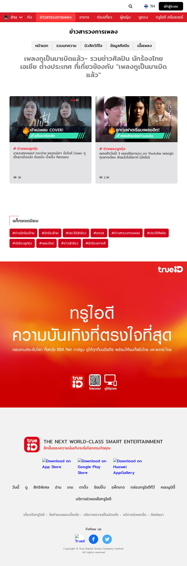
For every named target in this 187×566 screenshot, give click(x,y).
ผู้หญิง (125, 17)
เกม (70, 487)
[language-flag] (146, 6)
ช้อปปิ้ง (100, 487)
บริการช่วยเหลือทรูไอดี (93, 499)
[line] (80, 539)
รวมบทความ (66, 46)
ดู (26, 487)
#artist (99, 233)
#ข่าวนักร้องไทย (23, 233)
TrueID (13, 6)
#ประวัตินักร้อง (76, 233)
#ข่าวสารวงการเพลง (126, 233)
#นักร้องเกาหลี (95, 243)
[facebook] (93, 539)
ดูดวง (143, 17)
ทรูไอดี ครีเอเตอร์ (169, 17)
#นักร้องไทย (50, 233)
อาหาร (84, 17)
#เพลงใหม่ (46, 243)
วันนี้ (15, 487)
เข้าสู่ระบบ (171, 6)
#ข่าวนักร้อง (69, 243)
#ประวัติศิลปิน (156, 233)
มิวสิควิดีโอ (93, 46)
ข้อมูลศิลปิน (119, 46)
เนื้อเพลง (144, 46)
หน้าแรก (41, 46)
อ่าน (14, 17)
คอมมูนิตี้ (168, 487)
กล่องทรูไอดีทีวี (143, 487)
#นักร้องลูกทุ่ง (22, 243)
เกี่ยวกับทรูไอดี (34, 514)
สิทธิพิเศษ (41, 487)
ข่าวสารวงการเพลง (56, 17)
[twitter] (107, 539)
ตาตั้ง (83, 487)
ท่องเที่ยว (104, 17)
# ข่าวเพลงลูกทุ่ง (25, 148)
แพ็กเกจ (118, 487)
